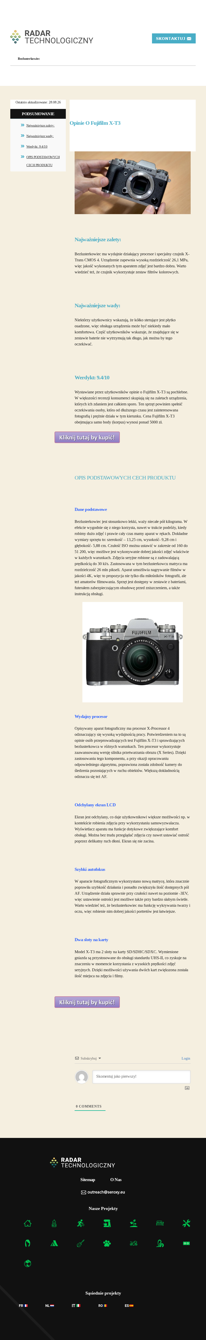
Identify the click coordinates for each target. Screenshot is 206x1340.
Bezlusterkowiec (29, 58)
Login (185, 1058)
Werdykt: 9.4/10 (36, 146)
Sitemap (87, 1179)
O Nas (116, 1179)
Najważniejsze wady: (40, 136)
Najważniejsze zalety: (40, 125)
